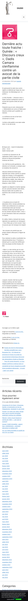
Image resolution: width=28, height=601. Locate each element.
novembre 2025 (7, 473)
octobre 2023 (6, 534)
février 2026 (6, 466)
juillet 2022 (5, 572)
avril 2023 (5, 549)
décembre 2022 (7, 559)
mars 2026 (5, 463)
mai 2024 (5, 516)
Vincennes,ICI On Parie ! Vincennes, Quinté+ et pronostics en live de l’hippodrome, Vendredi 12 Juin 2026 (13, 407)
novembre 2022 (7, 562)
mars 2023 (5, 552)
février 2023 (6, 554)
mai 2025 (5, 489)
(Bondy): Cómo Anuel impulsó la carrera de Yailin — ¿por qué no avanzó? (11, 419)
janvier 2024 (6, 527)
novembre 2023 (7, 532)
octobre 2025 (6, 476)
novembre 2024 (7, 504)
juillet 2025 (5, 484)
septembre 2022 (7, 567)
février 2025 (5, 496)
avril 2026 (5, 461)
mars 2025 (5, 494)
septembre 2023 (7, 537)
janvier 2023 (6, 557)
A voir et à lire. (19, 331)
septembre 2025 (7, 478)
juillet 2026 (5, 453)
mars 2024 (5, 522)
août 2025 (5, 481)
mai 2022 (5, 577)
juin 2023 (5, 544)
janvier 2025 (6, 499)
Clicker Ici (17, 343)
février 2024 (6, 524)
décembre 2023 (7, 529)
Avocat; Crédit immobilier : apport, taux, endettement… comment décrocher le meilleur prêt (12, 426)
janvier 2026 (6, 468)
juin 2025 (5, 486)
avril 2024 (5, 519)
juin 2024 (5, 514)
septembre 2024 (7, 509)
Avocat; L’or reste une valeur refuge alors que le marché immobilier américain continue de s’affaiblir (12, 413)
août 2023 (5, 539)
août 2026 (5, 451)
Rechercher (5, 378)
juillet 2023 (5, 542)
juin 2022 (5, 575)
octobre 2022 (6, 565)
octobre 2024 (6, 506)
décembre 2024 (7, 501)
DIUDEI (20, 8)
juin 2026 (5, 456)
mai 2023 (5, 547)
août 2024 (5, 511)
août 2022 (5, 570)
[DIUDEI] (9, 8)
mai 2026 (5, 458)
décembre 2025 (7, 471)
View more (21, 597)
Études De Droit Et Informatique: (14, 348)
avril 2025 (5, 491)
